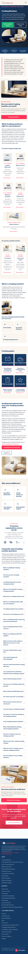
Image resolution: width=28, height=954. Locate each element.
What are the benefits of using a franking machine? (13, 590)
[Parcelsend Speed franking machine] (20, 248)
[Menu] (25, 2)
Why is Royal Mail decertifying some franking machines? (12, 728)
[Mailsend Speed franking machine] (14, 216)
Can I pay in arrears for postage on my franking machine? (13, 715)
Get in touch (5, 922)
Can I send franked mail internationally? (10, 658)
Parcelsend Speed (20, 259)
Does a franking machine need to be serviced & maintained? (14, 620)
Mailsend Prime (20, 165)
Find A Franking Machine (8, 864)
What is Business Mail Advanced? (13, 691)
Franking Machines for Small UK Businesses (12, 862)
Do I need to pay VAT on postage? (13, 696)
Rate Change (5, 900)
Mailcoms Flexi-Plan (6, 866)
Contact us (7, 453)
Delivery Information (7, 931)
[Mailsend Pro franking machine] (20, 186)
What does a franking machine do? (13, 596)
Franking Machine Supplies (8, 869)
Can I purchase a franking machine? (14, 709)
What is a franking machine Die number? (12, 635)
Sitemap (4, 938)
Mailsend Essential (7, 195)
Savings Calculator (6, 902)
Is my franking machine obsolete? (13, 721)
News (3, 920)
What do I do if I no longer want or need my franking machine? (13, 749)
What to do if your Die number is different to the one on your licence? (12, 643)
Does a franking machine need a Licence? (12, 627)
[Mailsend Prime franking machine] (20, 157)
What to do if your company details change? (13, 742)
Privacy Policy (5, 934)
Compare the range (20, 24)
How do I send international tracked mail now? (14, 665)
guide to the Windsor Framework (10, 444)
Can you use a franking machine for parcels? (13, 685)
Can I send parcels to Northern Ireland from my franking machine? (13, 672)
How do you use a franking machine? (11, 576)
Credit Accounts (6, 915)
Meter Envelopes (6, 878)
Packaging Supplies (6, 882)
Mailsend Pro (20, 196)
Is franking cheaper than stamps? (13, 609)
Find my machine (13, 117)
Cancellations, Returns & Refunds (10, 929)
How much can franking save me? (13, 614)
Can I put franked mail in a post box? (12, 651)
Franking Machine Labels (8, 873)
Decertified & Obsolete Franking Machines (12, 907)
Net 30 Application (6, 918)
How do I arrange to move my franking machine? (12, 735)
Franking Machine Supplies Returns (10, 925)
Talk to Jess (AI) (6, 891)
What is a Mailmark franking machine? (11, 568)
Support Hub (5, 889)
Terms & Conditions (6, 936)
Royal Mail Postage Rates (8, 895)
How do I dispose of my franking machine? (12, 756)
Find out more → (7, 177)
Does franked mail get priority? (12, 679)
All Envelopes (5, 875)
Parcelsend (7, 258)
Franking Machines (6, 860)
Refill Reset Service (6, 871)
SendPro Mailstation (8, 166)
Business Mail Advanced (8, 905)
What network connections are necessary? (12, 703)
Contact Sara (5, 893)
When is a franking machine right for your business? (13, 602)
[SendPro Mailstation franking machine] (7, 157)
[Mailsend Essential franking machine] (7, 186)
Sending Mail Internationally (8, 898)
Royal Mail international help (12, 447)
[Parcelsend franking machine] (7, 248)
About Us (4, 913)
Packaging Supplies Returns (9, 927)
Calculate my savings (13, 800)
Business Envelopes (7, 880)
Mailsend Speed (14, 224)
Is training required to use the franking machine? (12, 583)
